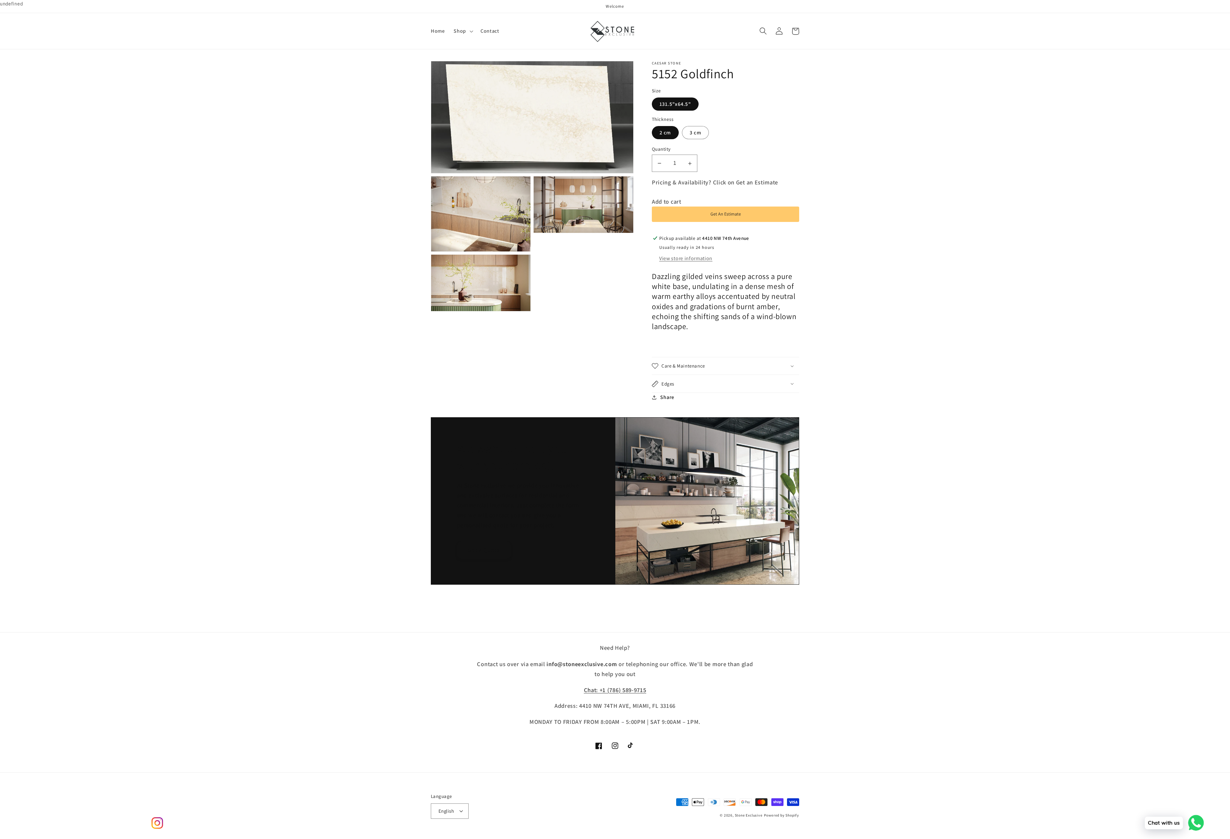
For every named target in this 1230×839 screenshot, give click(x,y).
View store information (685, 258)
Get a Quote (484, 550)
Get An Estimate (725, 214)
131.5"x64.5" (675, 104)
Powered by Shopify (782, 815)
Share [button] (667, 397)
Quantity (661, 149)
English (446, 811)
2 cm (665, 132)
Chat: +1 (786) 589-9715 (615, 690)
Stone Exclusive (749, 815)
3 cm (695, 132)
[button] (462, 31)
